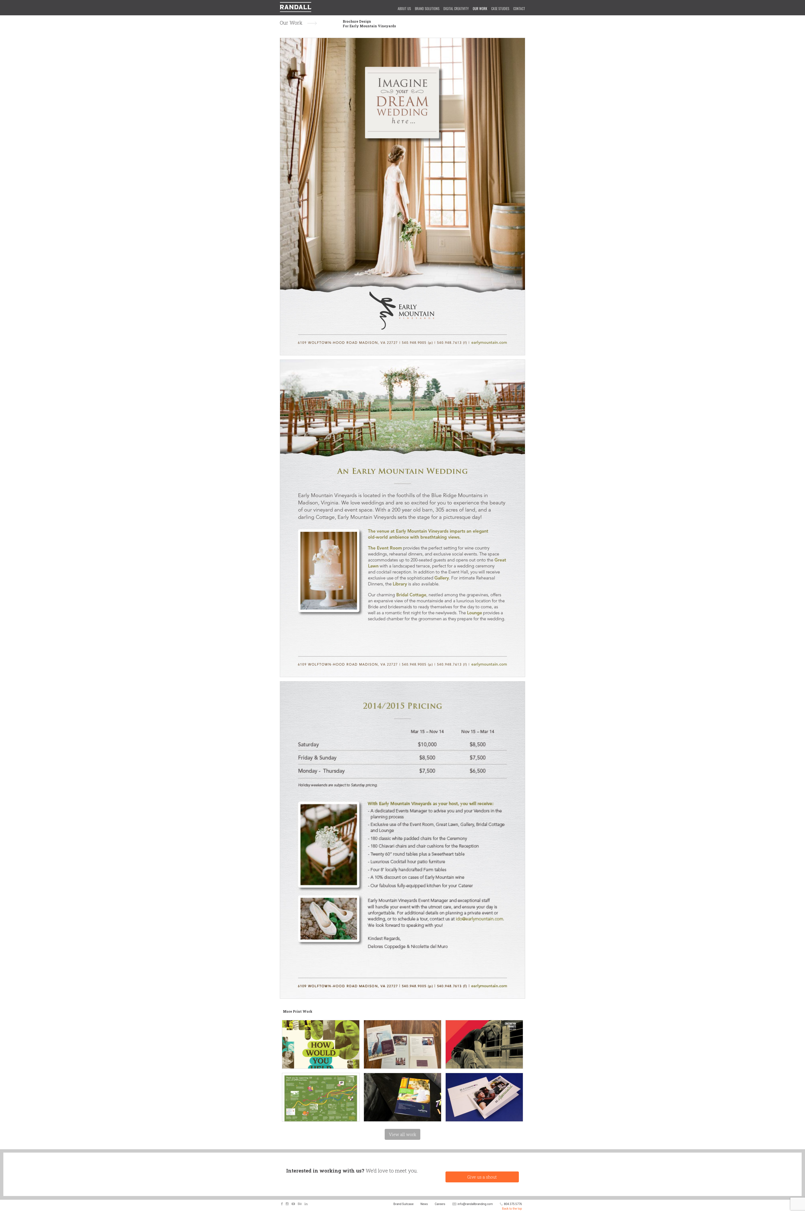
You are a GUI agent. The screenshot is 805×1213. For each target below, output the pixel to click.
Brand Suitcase (403, 1204)
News (424, 1204)
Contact (519, 8)
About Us (404, 8)
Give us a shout (482, 1177)
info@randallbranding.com (475, 1204)
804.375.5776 (513, 1204)
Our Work (480, 8)
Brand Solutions (427, 8)
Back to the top (512, 1208)
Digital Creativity (456, 8)
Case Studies (500, 8)
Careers (440, 1204)
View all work (402, 1134)
